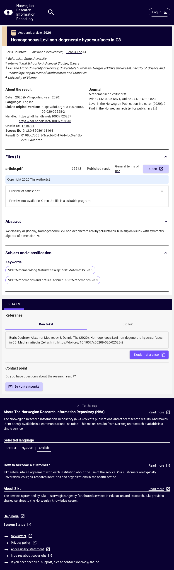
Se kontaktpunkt (26, 386)
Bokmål (11, 448)
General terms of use (127, 169)
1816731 (28, 126)
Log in (156, 12)
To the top (89, 406)
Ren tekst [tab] (46, 324)
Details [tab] (13, 304)
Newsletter (18, 536)
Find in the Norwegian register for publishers (120, 108)
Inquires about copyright (28, 555)
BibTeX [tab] (128, 324)
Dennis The (74, 52)
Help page (11, 516)
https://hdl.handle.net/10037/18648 (45, 121)
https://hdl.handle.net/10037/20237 (45, 116)
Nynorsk (27, 448)
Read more (156, 412)
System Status (14, 524)
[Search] (51, 12)
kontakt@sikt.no (87, 562)
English (44, 447)
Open (153, 169)
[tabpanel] (87, 340)
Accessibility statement (27, 549)
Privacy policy (21, 542)
